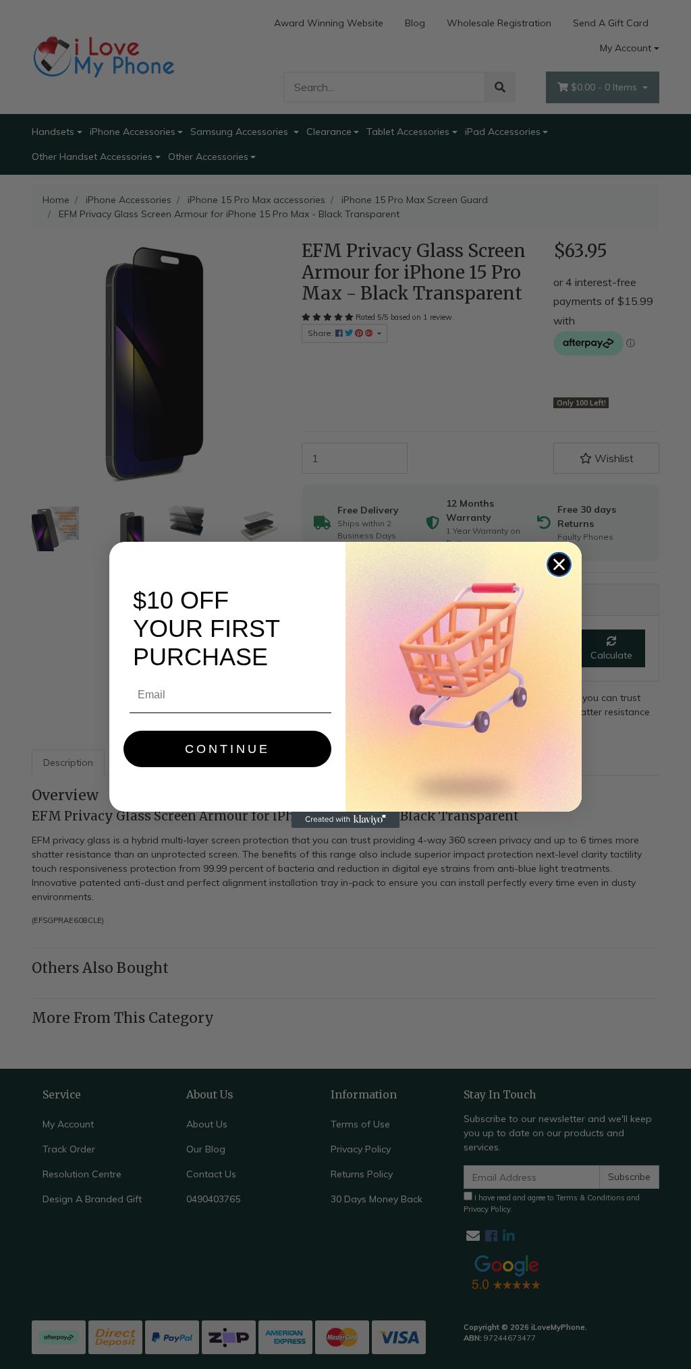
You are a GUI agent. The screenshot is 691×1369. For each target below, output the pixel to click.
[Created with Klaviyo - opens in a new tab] (345, 820)
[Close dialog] (559, 564)
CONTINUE (227, 749)
